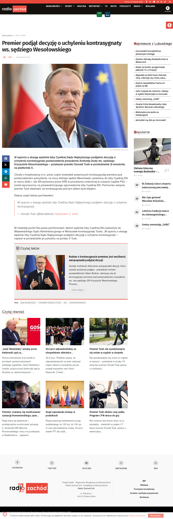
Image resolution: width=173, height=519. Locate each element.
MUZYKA (81, 6)
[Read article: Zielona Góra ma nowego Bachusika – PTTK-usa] (152, 151)
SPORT (68, 6)
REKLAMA (150, 6)
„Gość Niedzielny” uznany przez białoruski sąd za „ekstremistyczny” (19, 350)
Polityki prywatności (137, 515)
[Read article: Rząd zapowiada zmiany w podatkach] (65, 394)
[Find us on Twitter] (150, 2)
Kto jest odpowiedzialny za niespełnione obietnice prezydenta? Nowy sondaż (61, 350)
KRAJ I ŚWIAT (21, 35)
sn (65, 302)
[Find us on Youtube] (86, 463)
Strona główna (7, 35)
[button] (169, 25)
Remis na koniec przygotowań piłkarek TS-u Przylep (150, 68)
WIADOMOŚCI (53, 6)
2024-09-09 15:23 (23, 57)
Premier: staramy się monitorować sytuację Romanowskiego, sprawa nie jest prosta (21, 413)
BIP (144, 481)
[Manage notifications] (5, 514)
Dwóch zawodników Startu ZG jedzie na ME (150, 84)
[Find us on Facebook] (146, 2)
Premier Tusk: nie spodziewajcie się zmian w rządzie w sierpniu (107, 350)
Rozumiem (156, 515)
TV (106, 6)
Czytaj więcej (78, 290)
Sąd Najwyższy (28, 302)
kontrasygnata (77, 302)
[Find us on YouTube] (154, 2)
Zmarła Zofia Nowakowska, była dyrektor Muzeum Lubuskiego (151, 105)
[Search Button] (170, 2)
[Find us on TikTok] (165, 2)
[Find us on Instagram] (158, 2)
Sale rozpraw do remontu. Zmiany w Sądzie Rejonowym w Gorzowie (152, 92)
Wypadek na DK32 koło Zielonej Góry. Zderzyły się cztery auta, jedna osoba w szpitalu (151, 77)
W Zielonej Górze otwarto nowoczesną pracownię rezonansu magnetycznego (156, 185)
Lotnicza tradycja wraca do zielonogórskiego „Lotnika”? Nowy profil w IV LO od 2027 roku (156, 212)
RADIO (137, 6)
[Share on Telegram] (6, 171)
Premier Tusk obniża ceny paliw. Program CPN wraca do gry (107, 413)
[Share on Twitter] (6, 165)
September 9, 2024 (66, 214)
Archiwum (144, 497)
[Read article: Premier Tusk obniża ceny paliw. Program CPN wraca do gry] (108, 394)
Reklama (144, 485)
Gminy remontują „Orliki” (148, 99)
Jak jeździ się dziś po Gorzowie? (151, 120)
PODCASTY (125, 6)
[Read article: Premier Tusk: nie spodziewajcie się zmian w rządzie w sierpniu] (108, 331)
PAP (10, 57)
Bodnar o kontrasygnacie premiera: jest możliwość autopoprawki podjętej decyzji (97, 258)
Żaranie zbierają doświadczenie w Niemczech (152, 60)
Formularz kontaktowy (144, 489)
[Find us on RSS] (161, 2)
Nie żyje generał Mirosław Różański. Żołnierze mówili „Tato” (155, 199)
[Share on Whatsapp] (6, 178)
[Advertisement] (86, 24)
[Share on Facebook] (6, 158)
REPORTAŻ (94, 6)
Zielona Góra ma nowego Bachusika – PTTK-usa (145, 170)
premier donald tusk (50, 302)
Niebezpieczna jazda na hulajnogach (147, 113)
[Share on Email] (6, 184)
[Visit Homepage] (18, 9)
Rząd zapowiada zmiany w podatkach (60, 413)
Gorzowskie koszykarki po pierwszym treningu (148, 52)
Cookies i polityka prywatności (144, 493)
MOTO (114, 6)
